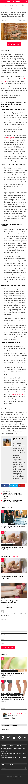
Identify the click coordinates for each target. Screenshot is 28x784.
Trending (23, 5)
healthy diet (10, 138)
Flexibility (11, 693)
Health (4, 545)
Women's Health (13, 671)
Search (25, 708)
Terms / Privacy (18, 779)
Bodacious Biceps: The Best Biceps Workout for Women (12, 674)
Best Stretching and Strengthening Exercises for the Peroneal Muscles (12, 698)
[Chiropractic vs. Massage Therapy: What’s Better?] (14, 538)
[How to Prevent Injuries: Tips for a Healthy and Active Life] (14, 590)
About (12, 779)
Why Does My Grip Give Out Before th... (17, 714)
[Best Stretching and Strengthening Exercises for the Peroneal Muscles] (14, 688)
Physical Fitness (6, 695)
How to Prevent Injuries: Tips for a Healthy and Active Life (12, 601)
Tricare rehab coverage (17, 394)
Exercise (11, 523)
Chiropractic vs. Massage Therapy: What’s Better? (12, 548)
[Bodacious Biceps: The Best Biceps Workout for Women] (14, 664)
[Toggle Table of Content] (17, 44)
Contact (7, 779)
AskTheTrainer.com (13, 1)
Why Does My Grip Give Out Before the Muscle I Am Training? (13, 527)
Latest (4, 5)
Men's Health (20, 693)
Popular (11, 5)
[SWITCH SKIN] (26, 1)
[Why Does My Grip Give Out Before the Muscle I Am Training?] (14, 517)
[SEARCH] (24, 1)
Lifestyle (10, 545)
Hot (16, 5)
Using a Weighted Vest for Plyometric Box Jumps (13, 757)
